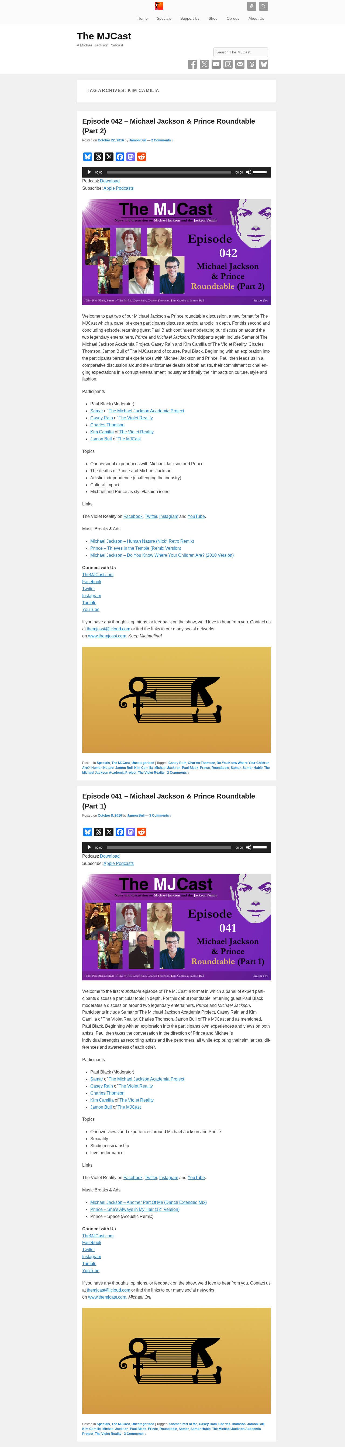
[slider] (260, 171)
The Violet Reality (136, 418)
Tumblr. (89, 602)
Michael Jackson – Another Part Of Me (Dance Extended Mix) (148, 1202)
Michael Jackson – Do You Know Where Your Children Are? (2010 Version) (162, 555)
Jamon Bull (137, 140)
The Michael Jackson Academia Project (146, 411)
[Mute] (248, 172)
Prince (205, 768)
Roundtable (220, 768)
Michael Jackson (167, 768)
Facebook (192, 64)
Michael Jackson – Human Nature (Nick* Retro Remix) (142, 541)
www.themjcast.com (107, 636)
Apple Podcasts (119, 188)
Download (110, 181)
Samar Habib (253, 768)
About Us (256, 18)
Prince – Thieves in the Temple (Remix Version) (135, 548)
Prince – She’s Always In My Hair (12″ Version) (135, 1209)
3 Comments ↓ (160, 815)
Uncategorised (143, 763)
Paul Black (190, 768)
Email (239, 64)
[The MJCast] (159, 6)
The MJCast (104, 36)
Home (142, 18)
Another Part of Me (182, 1424)
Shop (213, 18)
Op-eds (233, 18)
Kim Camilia (102, 432)
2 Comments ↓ (162, 140)
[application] (176, 172)
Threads (251, 64)
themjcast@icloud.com (108, 629)
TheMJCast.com (97, 574)
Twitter (204, 64)
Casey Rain (101, 418)
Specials (164, 18)
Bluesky (263, 64)
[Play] (89, 172)
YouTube (216, 64)
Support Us (189, 18)
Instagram (228, 64)
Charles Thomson (107, 425)
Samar (96, 411)
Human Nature (102, 768)
